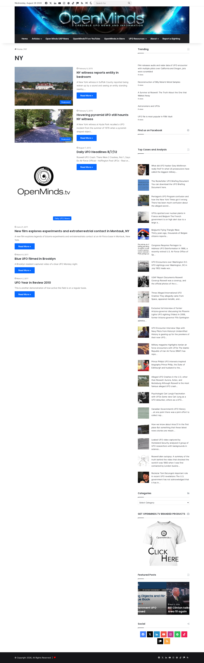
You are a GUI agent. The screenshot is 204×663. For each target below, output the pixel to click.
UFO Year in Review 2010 (33, 282)
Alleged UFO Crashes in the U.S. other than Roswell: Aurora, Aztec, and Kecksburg (169, 380)
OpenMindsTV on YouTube (86, 38)
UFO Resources (137, 38)
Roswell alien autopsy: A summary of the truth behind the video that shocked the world (170, 459)
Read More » (86, 95)
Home (25, 38)
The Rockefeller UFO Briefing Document (170, 181)
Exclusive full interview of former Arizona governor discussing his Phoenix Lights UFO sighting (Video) (170, 311)
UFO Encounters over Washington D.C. (169, 262)
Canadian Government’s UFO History (168, 409)
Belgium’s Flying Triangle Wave (165, 230)
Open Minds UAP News (57, 38)
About (153, 38)
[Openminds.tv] (102, 20)
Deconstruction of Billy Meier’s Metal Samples (159, 82)
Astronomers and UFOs (149, 106)
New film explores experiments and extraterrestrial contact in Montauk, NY (72, 231)
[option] (163, 598)
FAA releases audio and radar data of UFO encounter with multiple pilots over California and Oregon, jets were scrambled (162, 68)
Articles (36, 38)
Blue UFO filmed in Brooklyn (35, 259)
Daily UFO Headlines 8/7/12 (97, 152)
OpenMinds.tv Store (114, 38)
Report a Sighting (171, 38)
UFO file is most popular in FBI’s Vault (155, 116)
